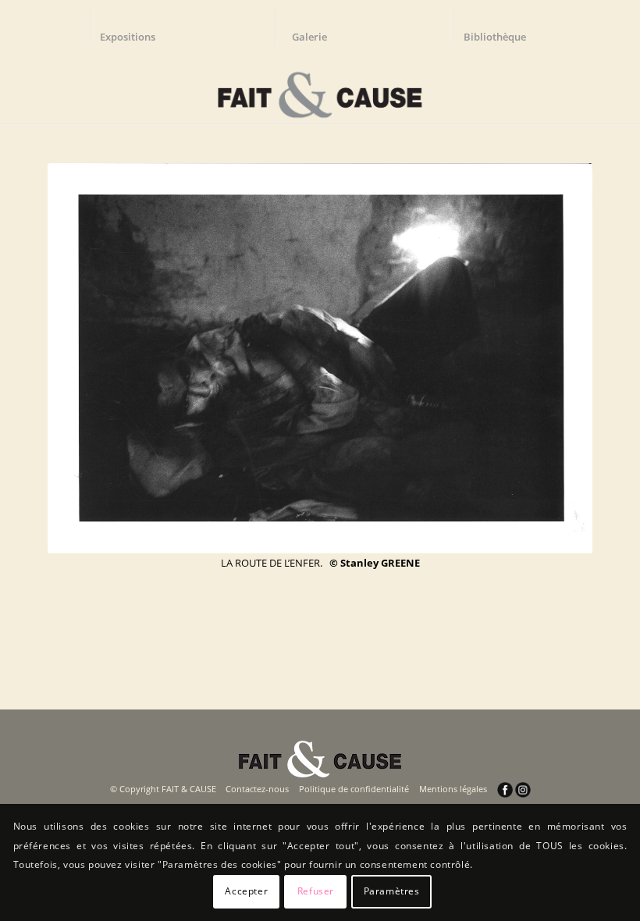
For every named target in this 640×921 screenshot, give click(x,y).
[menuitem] (135, 27)
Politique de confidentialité (354, 789)
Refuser (315, 891)
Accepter (246, 891)
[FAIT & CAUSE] (319, 89)
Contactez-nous (257, 789)
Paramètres (392, 891)
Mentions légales (453, 789)
